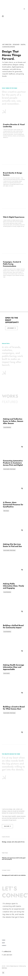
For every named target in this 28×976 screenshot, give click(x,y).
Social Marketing (7, 427)
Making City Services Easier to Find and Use (12, 545)
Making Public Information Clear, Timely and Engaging (13, 585)
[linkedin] (3, 972)
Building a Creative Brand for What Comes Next (14, 707)
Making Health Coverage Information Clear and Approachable (13, 667)
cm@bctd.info (7, 951)
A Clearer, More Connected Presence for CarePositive (13, 504)
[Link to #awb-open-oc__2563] (22, 446)
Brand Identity (7, 469)
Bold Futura (4, 967)
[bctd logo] (11, 3)
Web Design (12, 469)
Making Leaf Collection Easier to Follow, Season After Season (13, 421)
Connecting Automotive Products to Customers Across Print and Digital (13, 462)
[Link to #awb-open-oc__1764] (2, 16)
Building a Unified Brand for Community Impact (13, 626)
